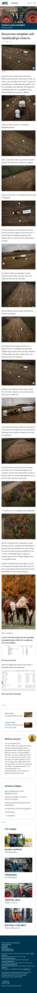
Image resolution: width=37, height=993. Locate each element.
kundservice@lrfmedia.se (8, 958)
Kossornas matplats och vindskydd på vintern (18, 36)
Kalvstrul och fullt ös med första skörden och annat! (16, 798)
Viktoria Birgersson (12, 928)
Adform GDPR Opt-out (8, 950)
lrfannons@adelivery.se (8, 961)
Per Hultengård (11, 877)
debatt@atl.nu (27, 969)
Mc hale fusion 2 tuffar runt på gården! (18, 808)
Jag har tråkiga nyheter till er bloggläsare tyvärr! (14, 792)
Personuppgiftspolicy (7, 949)
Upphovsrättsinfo (6, 944)
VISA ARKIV (11, 816)
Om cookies (5, 946)
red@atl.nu (5, 967)
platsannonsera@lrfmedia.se (9, 964)
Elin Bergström (11, 852)
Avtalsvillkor (5, 947)
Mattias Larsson (11, 902)
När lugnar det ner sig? (13, 715)
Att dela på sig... (10, 812)
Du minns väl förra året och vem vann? (14, 726)
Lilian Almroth (16, 942)
